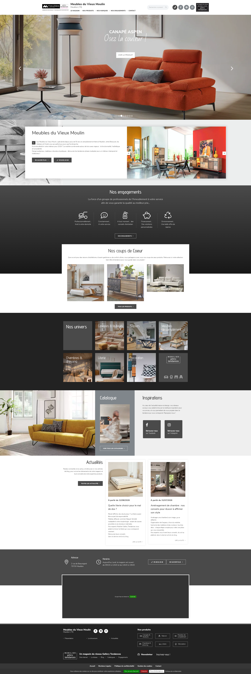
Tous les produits (125, 306)
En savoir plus (41, 160)
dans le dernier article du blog (118, 536)
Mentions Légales (104, 666)
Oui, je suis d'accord (131, 671)
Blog (102, 657)
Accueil (92, 666)
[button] (19, 67)
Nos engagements (118, 10)
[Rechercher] (166, 7)
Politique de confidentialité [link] (173, 671)
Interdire (144, 671)
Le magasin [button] (75, 10)
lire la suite (136, 542)
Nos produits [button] (88, 10)
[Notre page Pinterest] (186, 7)
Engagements (123, 657)
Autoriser (132, 596)
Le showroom (92, 638)
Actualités (114, 638)
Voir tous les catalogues (113, 448)
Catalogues (111, 657)
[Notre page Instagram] (192, 7)
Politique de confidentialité (124, 666)
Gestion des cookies (145, 666)
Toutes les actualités (89, 483)
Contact (132, 10)
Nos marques (102, 10)
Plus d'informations (156, 671)
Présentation (69, 638)
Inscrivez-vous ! (163, 654)
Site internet (83, 657)
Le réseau (94, 657)
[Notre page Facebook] (180, 7)
